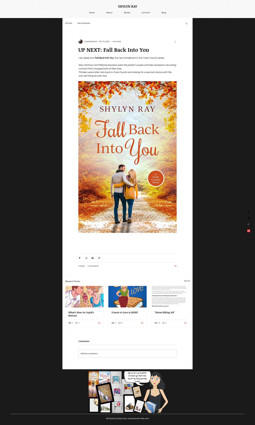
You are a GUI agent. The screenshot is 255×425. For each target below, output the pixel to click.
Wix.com (145, 418)
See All (187, 281)
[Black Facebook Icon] (248, 211)
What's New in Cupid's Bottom (81, 314)
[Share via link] (99, 258)
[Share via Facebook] (79, 258)
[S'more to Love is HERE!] (127, 296)
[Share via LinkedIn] (92, 258)
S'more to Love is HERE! (125, 312)
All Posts (68, 23)
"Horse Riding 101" (165, 312)
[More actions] (175, 41)
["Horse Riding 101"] (170, 296)
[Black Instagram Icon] (248, 218)
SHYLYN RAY (127, 6)
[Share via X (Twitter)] (86, 258)
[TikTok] (248, 224)
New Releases (83, 23)
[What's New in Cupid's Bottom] (84, 296)
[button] (186, 23)
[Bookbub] (248, 230)
